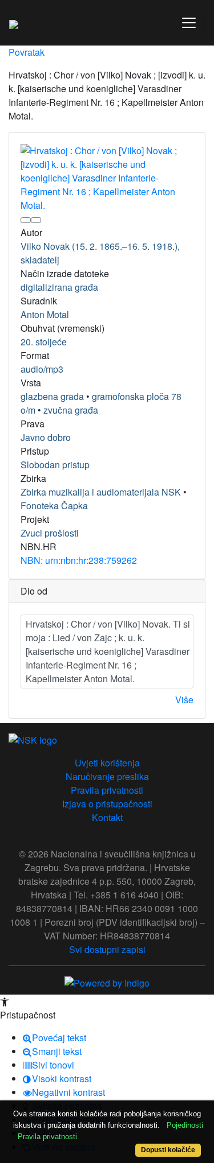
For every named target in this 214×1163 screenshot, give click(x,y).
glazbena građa (52, 396)
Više (184, 699)
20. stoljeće (44, 341)
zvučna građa (70, 409)
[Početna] (13, 22)
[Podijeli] (36, 220)
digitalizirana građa (59, 287)
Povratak (27, 52)
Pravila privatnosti (107, 790)
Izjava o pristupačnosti (107, 803)
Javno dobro (46, 437)
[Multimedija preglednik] (26, 220)
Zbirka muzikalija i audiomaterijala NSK (101, 491)
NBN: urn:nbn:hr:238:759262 (79, 560)
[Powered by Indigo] (107, 981)
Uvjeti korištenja (107, 762)
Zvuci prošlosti (50, 532)
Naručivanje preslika (107, 776)
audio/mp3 (42, 369)
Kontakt (107, 817)
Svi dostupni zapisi (107, 949)
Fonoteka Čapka (54, 505)
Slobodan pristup (55, 464)
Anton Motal (45, 314)
